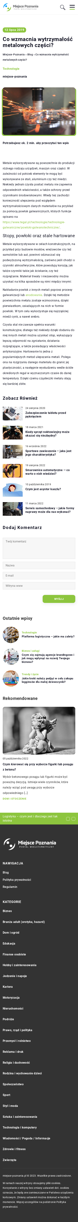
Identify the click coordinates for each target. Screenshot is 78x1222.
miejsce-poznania (15, 76)
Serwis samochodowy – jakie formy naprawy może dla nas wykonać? (49, 510)
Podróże (8, 1019)
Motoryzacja (11, 997)
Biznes (7, 911)
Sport (6, 1095)
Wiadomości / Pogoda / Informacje (26, 1138)
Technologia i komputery (20, 1127)
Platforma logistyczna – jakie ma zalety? (48, 636)
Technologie (11, 68)
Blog (6, 872)
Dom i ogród (11, 932)
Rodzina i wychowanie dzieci (22, 1073)
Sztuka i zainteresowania (20, 1116)
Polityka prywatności (17, 879)
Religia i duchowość (16, 1062)
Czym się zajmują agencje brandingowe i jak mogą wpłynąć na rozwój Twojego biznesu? (48, 658)
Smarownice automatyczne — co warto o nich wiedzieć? (47, 472)
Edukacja (9, 943)
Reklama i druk (13, 1051)
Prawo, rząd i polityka (17, 1030)
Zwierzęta (10, 1160)
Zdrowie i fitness (14, 1149)
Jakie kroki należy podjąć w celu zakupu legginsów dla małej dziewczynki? (47, 680)
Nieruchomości (13, 1008)
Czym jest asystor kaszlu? (43, 489)
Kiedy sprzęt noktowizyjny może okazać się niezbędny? (47, 433)
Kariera (8, 986)
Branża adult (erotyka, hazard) (24, 922)
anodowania (34, 295)
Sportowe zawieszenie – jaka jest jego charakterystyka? (48, 453)
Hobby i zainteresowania (19, 965)
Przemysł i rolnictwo (17, 1041)
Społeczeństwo (13, 1084)
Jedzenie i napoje (15, 976)
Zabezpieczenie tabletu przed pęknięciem (45, 414)
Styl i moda (10, 1106)
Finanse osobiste (14, 954)
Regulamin (10, 887)
